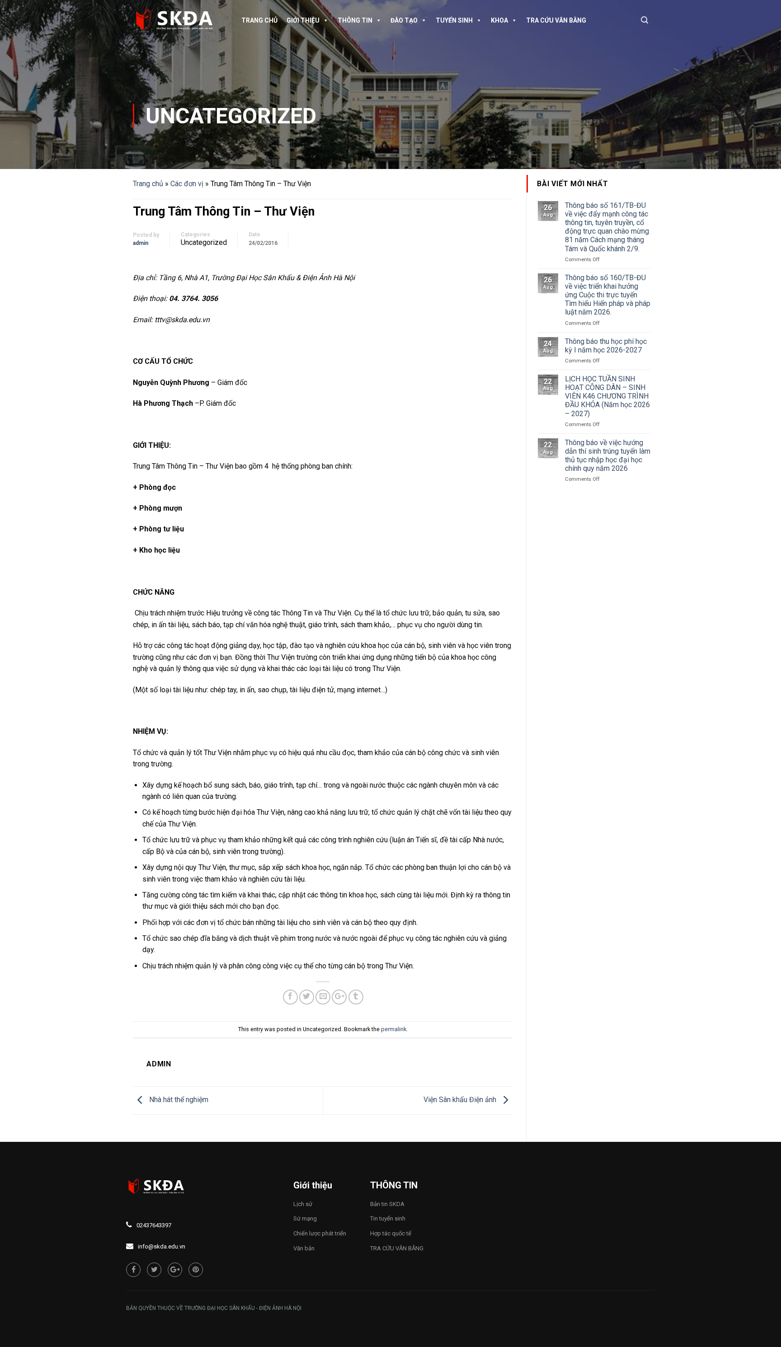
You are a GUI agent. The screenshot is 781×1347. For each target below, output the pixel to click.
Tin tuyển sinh (387, 1218)
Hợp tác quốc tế (390, 1233)
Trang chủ (259, 20)
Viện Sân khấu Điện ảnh (460, 1099)
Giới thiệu (303, 20)
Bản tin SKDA (387, 1204)
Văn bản (304, 1248)
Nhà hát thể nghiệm (177, 1099)
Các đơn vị (186, 183)
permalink (393, 1029)
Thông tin (355, 20)
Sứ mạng (305, 1218)
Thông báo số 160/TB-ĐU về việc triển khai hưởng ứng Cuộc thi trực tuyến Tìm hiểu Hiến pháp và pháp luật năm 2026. (607, 295)
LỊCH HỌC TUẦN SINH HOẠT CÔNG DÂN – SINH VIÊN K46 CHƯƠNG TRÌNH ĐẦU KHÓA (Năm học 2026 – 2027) (607, 396)
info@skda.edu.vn (161, 1246)
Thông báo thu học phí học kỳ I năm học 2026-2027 (606, 345)
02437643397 (153, 1225)
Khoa (499, 20)
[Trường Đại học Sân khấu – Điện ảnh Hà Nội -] (178, 20)
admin (140, 243)
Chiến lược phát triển (319, 1233)
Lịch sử (302, 1204)
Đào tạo (404, 20)
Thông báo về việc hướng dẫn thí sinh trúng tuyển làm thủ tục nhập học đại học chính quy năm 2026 (607, 455)
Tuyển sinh (454, 20)
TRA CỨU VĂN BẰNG (556, 20)
